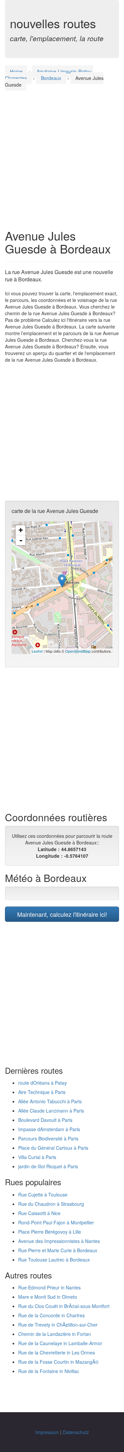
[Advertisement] (62, 153)
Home (16, 71)
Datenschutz (76, 1432)
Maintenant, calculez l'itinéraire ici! (62, 914)
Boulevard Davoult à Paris (45, 1120)
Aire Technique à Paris (41, 1092)
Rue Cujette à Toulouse (42, 1194)
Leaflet (37, 651)
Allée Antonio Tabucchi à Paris (50, 1101)
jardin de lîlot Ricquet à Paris (48, 1166)
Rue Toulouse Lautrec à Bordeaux (54, 1259)
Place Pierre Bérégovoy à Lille (49, 1231)
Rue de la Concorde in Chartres (51, 1315)
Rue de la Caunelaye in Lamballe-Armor (60, 1343)
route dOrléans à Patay (42, 1082)
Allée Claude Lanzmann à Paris (51, 1110)
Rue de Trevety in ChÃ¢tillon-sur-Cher (58, 1324)
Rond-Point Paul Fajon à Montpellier (56, 1222)
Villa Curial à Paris (37, 1157)
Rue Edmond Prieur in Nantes (49, 1287)
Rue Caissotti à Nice (39, 1213)
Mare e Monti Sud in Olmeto (47, 1296)
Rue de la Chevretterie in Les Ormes (56, 1352)
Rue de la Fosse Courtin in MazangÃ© (58, 1361)
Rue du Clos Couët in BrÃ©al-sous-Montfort (63, 1306)
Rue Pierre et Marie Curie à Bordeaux (57, 1250)
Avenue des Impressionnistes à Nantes (59, 1241)
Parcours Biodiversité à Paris (48, 1138)
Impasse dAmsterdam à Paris (49, 1129)
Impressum (47, 1432)
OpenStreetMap (78, 651)
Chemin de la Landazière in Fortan (54, 1334)
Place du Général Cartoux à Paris (53, 1147)
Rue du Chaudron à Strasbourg (51, 1203)
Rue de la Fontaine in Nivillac (48, 1371)
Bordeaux (51, 78)
